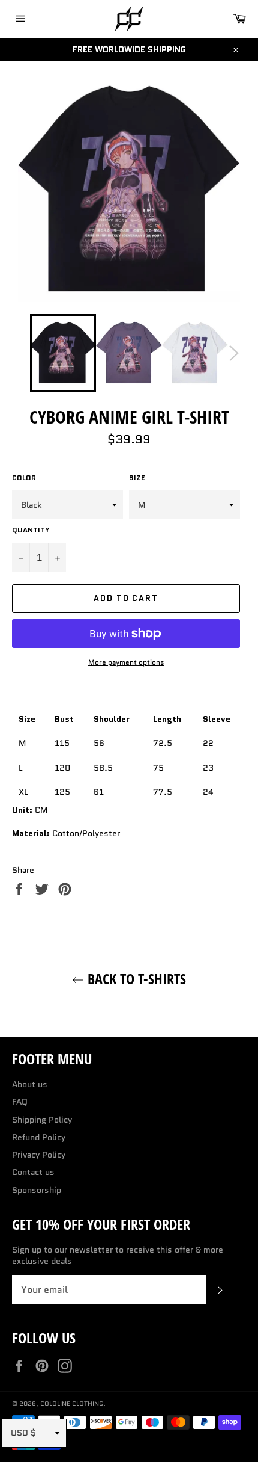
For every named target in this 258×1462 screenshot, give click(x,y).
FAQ (20, 1102)
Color (24, 478)
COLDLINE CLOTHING (71, 1403)
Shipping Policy (42, 1120)
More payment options (126, 662)
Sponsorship (36, 1190)
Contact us (33, 1172)
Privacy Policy (38, 1155)
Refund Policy (38, 1137)
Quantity (31, 530)
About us (29, 1084)
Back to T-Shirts (135, 979)
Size (137, 478)
